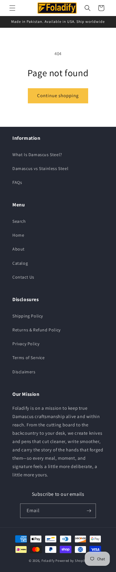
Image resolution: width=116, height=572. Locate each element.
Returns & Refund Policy (36, 330)
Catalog (20, 263)
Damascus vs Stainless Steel (40, 168)
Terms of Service (28, 357)
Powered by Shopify (71, 560)
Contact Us (23, 277)
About (18, 249)
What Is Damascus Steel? (37, 154)
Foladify (48, 560)
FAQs (17, 182)
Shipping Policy (27, 316)
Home (18, 235)
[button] (12, 8)
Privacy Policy (25, 343)
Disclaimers (24, 372)
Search (19, 221)
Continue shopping (58, 95)
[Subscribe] (89, 511)
